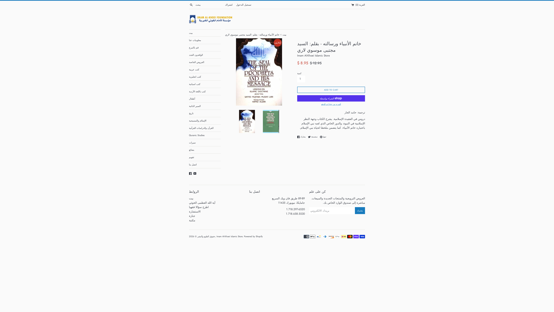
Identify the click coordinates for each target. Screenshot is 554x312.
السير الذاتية (195, 106)
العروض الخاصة (196, 62)
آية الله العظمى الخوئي (202, 203)
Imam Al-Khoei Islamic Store (230, 236)
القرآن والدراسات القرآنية (201, 128)
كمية (299, 73)
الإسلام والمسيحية (197, 120)
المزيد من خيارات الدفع (331, 104)
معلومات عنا (195, 40)
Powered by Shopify (253, 236)
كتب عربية (194, 69)
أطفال (192, 98)
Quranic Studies (196, 135)
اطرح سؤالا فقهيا (199, 207)
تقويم (191, 157)
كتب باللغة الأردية (197, 91)
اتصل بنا (193, 164)
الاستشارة (195, 211)
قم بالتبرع (194, 47)
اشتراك (229, 4)
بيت (191, 33)
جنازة (192, 216)
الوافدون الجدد (196, 55)
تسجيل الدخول (243, 4)
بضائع (191, 150)
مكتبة (192, 220)
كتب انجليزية (195, 76)
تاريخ (191, 113)
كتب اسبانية (194, 84)
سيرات (192, 142)
